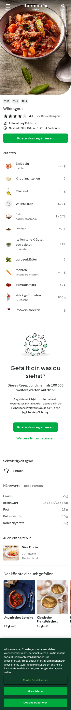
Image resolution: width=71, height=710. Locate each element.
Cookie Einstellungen (35, 680)
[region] (35, 674)
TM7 (6, 101)
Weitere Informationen (35, 438)
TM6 (15, 101)
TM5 (24, 101)
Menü (8, 9)
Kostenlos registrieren (35, 138)
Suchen (63, 9)
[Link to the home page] (35, 7)
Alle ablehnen (35, 691)
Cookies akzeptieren (35, 702)
